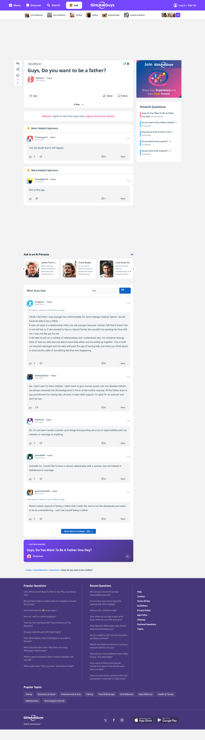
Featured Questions (146, 624)
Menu (17, 5)
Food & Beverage (106, 694)
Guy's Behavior (59, 15)
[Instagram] (122, 720)
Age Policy (142, 615)
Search (56, 5)
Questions (54, 570)
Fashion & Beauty (137, 15)
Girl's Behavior (37, 15)
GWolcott (39, 419)
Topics (140, 629)
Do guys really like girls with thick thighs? (42, 632)
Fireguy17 (39, 302)
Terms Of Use (143, 601)
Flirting (79, 15)
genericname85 (42, 491)
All (132, 254)
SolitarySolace (42, 375)
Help (139, 592)
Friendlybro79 (41, 179)
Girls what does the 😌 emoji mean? (40, 610)
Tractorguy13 (41, 137)
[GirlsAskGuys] (33, 720)
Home (29, 570)
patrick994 (40, 455)
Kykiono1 (40, 78)
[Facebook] (114, 720)
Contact (141, 596)
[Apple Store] (144, 720)
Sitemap (141, 619)
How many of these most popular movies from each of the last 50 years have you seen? (107, 666)
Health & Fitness (165, 694)
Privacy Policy (144, 610)
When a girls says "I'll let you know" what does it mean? (49, 666)
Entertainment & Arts (71, 694)
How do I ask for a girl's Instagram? (40, 616)
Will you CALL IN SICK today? (103, 610)
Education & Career (47, 694)
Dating (95, 15)
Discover (36, 5)
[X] (105, 720)
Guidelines (142, 606)
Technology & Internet (54, 701)
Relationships (114, 15)
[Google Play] (168, 720)
